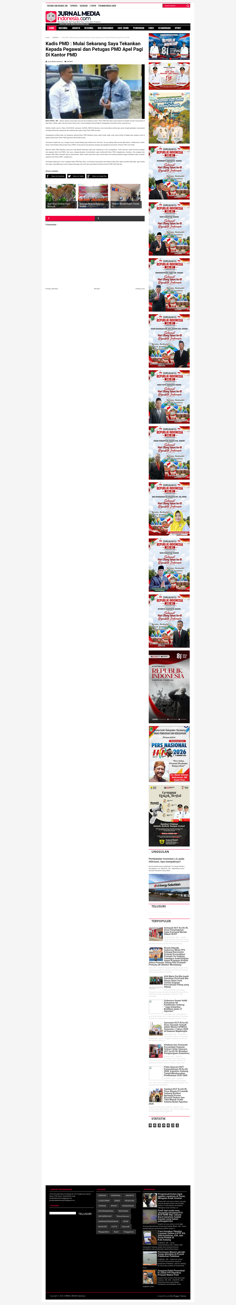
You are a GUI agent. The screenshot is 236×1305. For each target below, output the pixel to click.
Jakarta (76, 28)
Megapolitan (103, 1232)
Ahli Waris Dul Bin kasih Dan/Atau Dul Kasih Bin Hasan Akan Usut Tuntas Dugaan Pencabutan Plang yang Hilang (176, 981)
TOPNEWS (74, 5)
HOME (51, 28)
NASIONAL (116, 1195)
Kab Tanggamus (105, 28)
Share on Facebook (57, 176)
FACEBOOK (84, 5)
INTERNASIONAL (106, 1211)
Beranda (97, 288)
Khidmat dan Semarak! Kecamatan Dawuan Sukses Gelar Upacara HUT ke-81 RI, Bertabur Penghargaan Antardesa (176, 1049)
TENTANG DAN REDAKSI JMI (57, 5)
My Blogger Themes (178, 1296)
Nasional (63, 28)
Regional (89, 28)
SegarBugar (164, 28)
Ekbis (151, 28)
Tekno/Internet (122, 1216)
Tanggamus (129, 1232)
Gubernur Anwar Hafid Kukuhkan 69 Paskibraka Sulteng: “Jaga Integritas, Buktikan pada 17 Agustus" (175, 1005)
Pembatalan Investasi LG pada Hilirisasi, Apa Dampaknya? (166, 860)
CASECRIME (104, 1201)
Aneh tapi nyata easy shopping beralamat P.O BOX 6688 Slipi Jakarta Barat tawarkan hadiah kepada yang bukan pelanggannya (170, 1215)
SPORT (114, 1206)
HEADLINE (129, 1201)
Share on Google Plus (99, 176)
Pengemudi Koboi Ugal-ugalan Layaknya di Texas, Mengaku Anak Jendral (171, 1196)
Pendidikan (138, 28)
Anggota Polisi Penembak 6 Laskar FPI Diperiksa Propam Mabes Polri (171, 1272)
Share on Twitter (78, 176)
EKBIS (117, 1201)
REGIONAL (123, 1211)
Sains (116, 1232)
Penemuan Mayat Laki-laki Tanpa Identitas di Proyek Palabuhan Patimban (171, 1254)
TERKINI (102, 1206)
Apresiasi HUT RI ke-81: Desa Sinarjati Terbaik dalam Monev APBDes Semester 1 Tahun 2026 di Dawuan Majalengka (176, 1027)
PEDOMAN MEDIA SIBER (107, 5)
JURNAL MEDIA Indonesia (74, 1296)
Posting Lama (140, 288)
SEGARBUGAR (105, 1216)
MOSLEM (102, 1226)
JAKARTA (130, 1195)
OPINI (125, 1221)
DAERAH (70, 61)
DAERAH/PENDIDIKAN (108, 1221)
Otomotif (125, 1226)
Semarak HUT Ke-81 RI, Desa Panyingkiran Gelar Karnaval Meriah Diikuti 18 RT (176, 931)
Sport (178, 28)
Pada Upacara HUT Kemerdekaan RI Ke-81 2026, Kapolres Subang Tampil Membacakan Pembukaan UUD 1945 (176, 1071)
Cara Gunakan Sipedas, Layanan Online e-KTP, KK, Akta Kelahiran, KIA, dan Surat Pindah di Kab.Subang (172, 1235)
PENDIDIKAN (128, 1206)
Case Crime (123, 28)
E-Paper (93, 5)
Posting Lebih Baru (52, 288)
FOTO (114, 1226)
